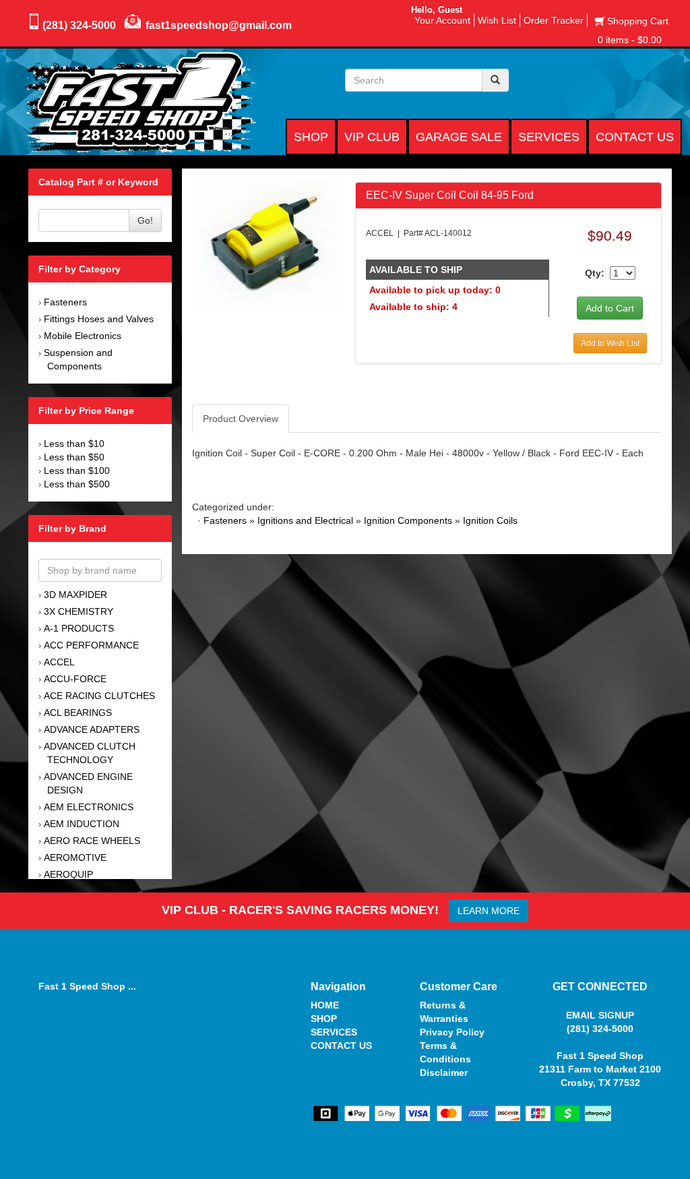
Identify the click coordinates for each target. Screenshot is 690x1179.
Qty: (594, 273)
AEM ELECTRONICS (88, 807)
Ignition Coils (490, 520)
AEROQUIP (68, 874)
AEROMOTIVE (75, 857)
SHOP (324, 1018)
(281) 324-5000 (79, 25)
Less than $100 (77, 470)
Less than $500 (77, 484)
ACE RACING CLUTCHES (99, 695)
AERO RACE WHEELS (92, 840)
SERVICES (334, 1032)
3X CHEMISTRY (78, 611)
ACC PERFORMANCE (91, 645)
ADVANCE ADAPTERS (91, 729)
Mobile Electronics (82, 335)
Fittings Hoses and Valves (99, 318)
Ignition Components (408, 520)
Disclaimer (444, 1072)
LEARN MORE (489, 910)
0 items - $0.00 (630, 39)
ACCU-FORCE (75, 678)
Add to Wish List (610, 343)
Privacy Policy (452, 1032)
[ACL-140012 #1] (268, 245)
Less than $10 (74, 443)
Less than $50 (74, 457)
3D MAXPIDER (75, 594)
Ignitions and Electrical (305, 520)
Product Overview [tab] (240, 418)
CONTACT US (341, 1045)
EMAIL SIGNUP (600, 1015)
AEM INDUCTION (81, 823)
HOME (325, 1005)
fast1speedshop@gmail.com (219, 25)
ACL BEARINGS (78, 712)
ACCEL (59, 662)
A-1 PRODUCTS (79, 628)
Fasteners (65, 302)
